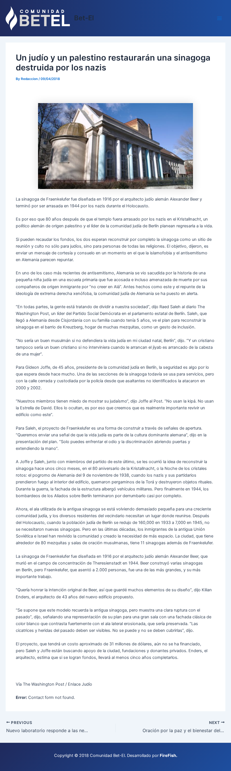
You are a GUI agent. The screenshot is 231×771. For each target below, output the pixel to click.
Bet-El (84, 18)
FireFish (168, 755)
